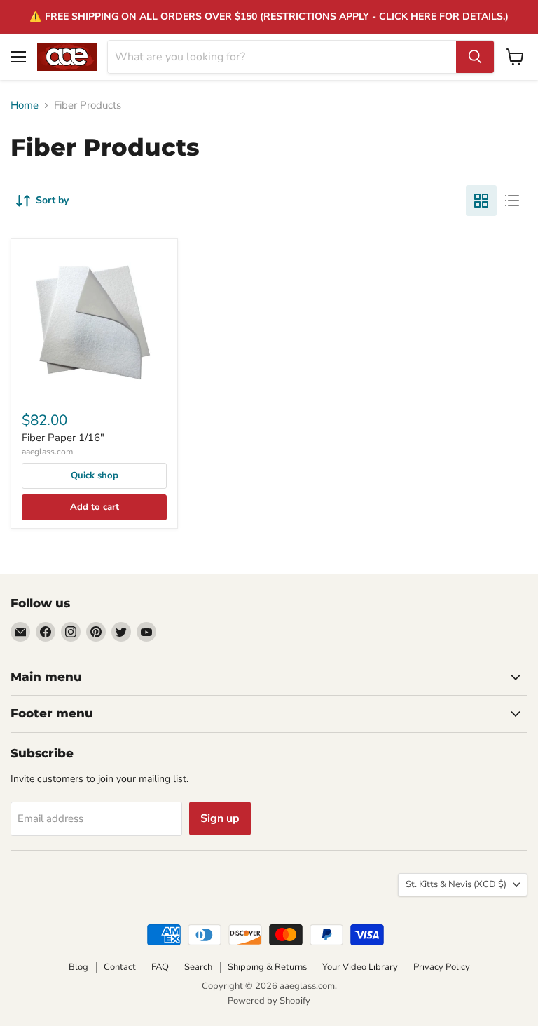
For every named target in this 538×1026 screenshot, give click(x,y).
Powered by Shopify (269, 1000)
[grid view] (481, 200)
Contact (120, 967)
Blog (78, 967)
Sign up (220, 818)
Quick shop (94, 475)
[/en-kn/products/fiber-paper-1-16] (94, 322)
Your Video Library (360, 967)
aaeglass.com (47, 451)
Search (198, 967)
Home (25, 106)
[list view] (512, 200)
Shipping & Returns (267, 967)
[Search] (475, 57)
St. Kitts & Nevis (456, 884)
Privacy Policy (441, 967)
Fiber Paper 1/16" (63, 438)
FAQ (160, 967)
